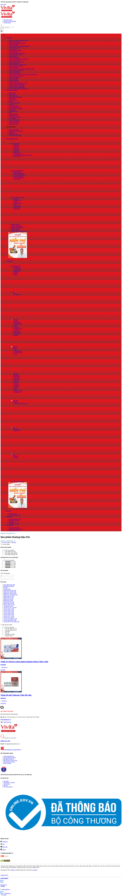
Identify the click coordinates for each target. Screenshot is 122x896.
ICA (14, 533)
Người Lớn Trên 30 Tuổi (9, 593)
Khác (10, 112)
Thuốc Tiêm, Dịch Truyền (16, 76)
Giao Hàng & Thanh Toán (10, 760)
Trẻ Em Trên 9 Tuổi (8, 614)
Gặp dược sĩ (7, 893)
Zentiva (16, 456)
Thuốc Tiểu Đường (14, 77)
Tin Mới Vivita (7, 22)
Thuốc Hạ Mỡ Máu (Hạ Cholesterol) (19, 59)
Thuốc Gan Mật (13, 52)
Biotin (15, 204)
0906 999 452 (7, 722)
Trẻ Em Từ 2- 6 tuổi (8, 617)
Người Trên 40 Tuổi (8, 603)
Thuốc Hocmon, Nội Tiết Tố (16, 61)
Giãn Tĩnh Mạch (13, 100)
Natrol (15, 325)
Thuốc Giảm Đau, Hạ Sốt (16, 54)
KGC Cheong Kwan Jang (20, 403)
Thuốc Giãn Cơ (13, 56)
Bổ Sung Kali (17, 172)
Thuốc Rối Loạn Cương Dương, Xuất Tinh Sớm (21, 69)
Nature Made (17, 322)
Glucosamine (17, 203)
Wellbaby (16, 429)
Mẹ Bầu (5, 587)
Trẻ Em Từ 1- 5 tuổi (8, 616)
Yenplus (16, 386)
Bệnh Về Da (12, 98)
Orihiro (16, 349)
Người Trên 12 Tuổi (8, 596)
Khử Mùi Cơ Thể (13, 111)
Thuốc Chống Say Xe (15, 47)
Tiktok (4, 849)
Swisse (16, 335)
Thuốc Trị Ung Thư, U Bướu (16, 86)
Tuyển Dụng (6, 784)
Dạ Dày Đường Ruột (14, 103)
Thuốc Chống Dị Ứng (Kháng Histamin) (19, 46)
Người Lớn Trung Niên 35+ (10, 594)
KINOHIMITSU (18, 351)
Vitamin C (16, 148)
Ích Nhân (16, 380)
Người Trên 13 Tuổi (8, 597)
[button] (62, 35)
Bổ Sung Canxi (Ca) (19, 177)
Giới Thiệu (6, 781)
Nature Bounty (18, 332)
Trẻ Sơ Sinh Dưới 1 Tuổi (9, 620)
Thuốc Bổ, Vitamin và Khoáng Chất (18, 40)
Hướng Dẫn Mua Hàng (9, 757)
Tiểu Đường (12, 110)
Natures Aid (17, 430)
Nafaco (16, 388)
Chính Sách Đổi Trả (8, 756)
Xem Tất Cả (17, 156)
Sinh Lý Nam (12, 93)
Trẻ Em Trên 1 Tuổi (8, 609)
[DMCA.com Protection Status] (5, 861)
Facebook (5, 841)
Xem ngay (3, 4)
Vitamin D (16, 149)
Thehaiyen (17, 385)
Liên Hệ (5, 785)
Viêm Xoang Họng (14, 122)
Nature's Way (17, 270)
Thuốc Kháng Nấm (14, 63)
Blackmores (17, 267)
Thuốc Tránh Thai (14, 81)
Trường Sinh (17, 392)
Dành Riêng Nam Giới (9, 584)
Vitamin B (16, 146)
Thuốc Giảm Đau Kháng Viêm (17, 53)
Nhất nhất (16, 379)
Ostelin (16, 273)
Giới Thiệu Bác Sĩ (8, 786)
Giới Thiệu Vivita (7, 20)
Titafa (15, 389)
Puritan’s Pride (18, 324)
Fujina (15, 354)
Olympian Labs (18, 328)
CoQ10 (16, 201)
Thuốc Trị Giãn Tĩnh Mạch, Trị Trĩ (18, 83)
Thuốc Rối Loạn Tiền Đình (16, 70)
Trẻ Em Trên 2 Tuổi (8, 610)
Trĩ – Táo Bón (12, 118)
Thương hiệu (9, 533)
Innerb (16, 402)
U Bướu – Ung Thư (14, 121)
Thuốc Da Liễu (13, 49)
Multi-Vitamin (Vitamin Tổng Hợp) (23, 155)
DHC (15, 348)
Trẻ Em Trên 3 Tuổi (8, 611)
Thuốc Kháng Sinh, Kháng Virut (17, 64)
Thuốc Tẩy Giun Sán (14, 73)
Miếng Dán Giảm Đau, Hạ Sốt (17, 43)
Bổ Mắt (11, 104)
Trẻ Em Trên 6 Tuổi (8, 613)
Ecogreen (16, 327)
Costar (16, 274)
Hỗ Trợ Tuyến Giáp (14, 120)
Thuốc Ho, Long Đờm (15, 60)
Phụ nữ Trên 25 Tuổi (8, 604)
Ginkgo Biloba (17, 206)
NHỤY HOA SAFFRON (15, 135)
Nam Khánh (17, 376)
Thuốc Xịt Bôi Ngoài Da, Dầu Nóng (18, 88)
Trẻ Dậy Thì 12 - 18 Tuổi (9, 607)
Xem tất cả (17, 209)
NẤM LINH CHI (13, 134)
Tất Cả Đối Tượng (8, 606)
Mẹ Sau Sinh (6, 589)
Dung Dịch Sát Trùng (14, 42)
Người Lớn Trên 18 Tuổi (9, 592)
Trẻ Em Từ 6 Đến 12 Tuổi (10, 619)
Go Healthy (17, 334)
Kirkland (16, 321)
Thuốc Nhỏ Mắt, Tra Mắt (16, 66)
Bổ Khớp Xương (13, 115)
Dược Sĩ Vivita (7, 763)
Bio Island (16, 271)
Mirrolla (16, 457)
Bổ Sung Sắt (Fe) (18, 176)
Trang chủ (3, 533)
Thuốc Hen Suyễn (14, 57)
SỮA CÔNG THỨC (14, 129)
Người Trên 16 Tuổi (8, 601)
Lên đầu (4, 894)
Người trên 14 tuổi (8, 599)
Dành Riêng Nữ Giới (8, 586)
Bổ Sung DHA (18, 153)
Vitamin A (16, 145)
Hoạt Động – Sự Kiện (9, 782)
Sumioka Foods (18, 352)
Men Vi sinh (17, 207)
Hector (16, 383)
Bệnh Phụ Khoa (13, 95)
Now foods (17, 331)
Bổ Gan (11, 101)
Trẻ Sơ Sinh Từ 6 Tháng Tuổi (11, 621)
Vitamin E (16, 150)
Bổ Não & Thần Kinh (14, 107)
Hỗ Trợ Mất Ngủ (13, 105)
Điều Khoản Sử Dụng (9, 762)
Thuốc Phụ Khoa (13, 67)
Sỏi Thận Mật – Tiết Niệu (15, 108)
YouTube (4, 847)
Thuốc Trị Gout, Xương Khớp (17, 84)
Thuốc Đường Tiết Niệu (15, 50)
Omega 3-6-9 (17, 200)
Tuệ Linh (16, 382)
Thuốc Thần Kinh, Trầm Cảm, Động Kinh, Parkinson (23, 74)
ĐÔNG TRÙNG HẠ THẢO (16, 131)
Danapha (16, 375)
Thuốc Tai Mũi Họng (14, 71)
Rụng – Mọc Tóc (13, 124)
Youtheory (17, 329)
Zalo (3, 844)
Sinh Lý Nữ (12, 94)
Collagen (16, 199)
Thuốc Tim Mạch (13, 80)
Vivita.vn (13, 870)
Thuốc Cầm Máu (13, 44)
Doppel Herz (17, 294)
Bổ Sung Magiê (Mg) (19, 175)
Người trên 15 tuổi (8, 600)
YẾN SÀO (11, 132)
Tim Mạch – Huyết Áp (15, 117)
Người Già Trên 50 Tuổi (9, 590)
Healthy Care (17, 268)
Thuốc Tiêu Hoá (13, 78)
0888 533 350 (5, 741)
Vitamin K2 (17, 152)
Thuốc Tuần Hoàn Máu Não (16, 87)
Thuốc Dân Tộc (18, 390)
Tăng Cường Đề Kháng (15, 97)
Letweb (35, 870)
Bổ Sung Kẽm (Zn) (19, 173)
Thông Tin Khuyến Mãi (9, 21)
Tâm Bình (16, 378)
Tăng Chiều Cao (13, 114)
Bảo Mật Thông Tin (8, 759)
